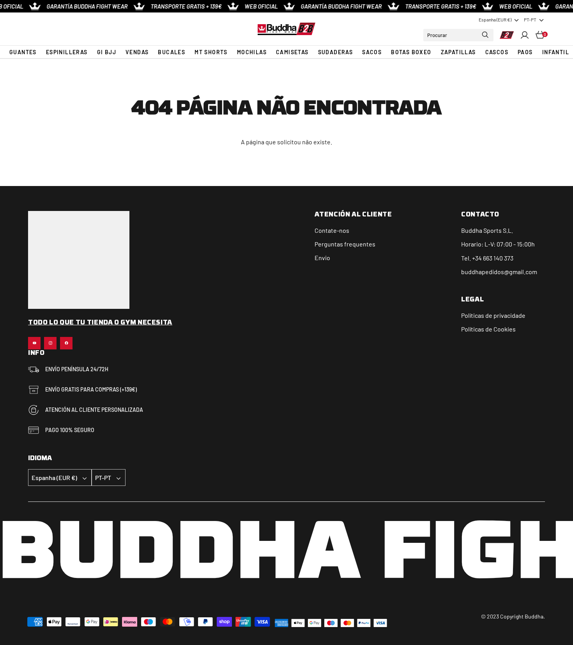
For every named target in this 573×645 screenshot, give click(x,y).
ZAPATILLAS (458, 52)
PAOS (525, 52)
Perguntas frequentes (345, 244)
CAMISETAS (292, 52)
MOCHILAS (252, 52)
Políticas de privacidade (493, 315)
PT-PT (530, 19)
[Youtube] (34, 343)
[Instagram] (50, 343)
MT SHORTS (211, 52)
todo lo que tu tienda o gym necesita (100, 323)
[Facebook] (66, 343)
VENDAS (137, 52)
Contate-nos (332, 230)
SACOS (372, 52)
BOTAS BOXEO (411, 52)
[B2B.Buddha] (286, 29)
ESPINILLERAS (67, 52)
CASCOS (496, 52)
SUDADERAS (335, 52)
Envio (322, 257)
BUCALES (171, 52)
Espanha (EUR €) (495, 19)
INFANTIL (555, 52)
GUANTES (23, 52)
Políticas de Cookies (488, 329)
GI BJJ (106, 52)
